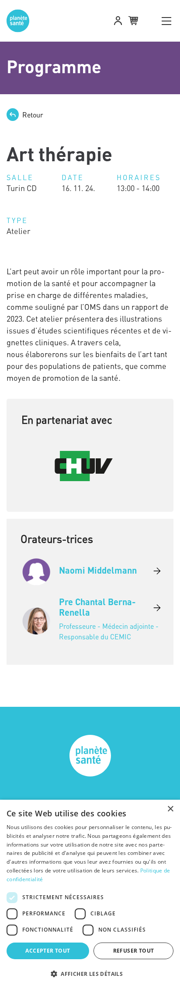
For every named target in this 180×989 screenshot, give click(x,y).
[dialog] (90, 894)
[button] (118, 22)
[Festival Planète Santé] (21, 21)
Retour (32, 114)
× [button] (170, 809)
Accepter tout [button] (47, 950)
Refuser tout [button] (133, 950)
